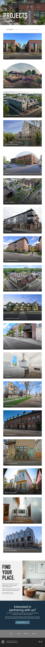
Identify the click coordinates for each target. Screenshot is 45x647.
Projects (19, 633)
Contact (33, 633)
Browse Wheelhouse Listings (7, 592)
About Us (26, 633)
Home (11, 633)
